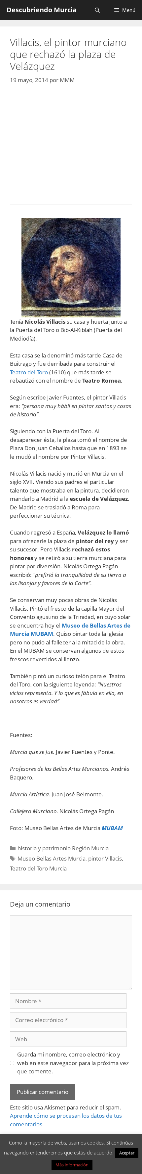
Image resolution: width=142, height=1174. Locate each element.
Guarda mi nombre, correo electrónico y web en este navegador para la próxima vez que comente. (73, 1063)
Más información (72, 1165)
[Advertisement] (71, 142)
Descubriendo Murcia (42, 9)
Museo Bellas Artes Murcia (52, 858)
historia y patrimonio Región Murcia (63, 848)
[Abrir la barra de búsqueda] (97, 10)
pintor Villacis (105, 858)
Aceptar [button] (126, 1153)
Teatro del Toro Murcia (38, 868)
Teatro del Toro (29, 372)
